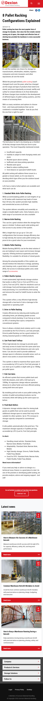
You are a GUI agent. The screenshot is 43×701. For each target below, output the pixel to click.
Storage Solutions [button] (11, 673)
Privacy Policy (19, 690)
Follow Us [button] (7, 679)
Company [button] (7, 661)
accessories (13, 271)
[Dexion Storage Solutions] (10, 3)
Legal (10, 690)
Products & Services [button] (11, 667)
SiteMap (29, 690)
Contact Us (21, 494)
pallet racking (27, 82)
